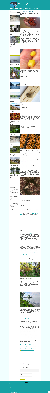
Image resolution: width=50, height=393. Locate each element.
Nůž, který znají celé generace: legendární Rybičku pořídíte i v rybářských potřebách (14, 134)
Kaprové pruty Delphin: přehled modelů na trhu (31, 252)
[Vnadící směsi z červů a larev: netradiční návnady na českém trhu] (15, 116)
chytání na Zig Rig (30, 233)
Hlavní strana (11, 8)
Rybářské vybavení (16, 8)
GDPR (25, 386)
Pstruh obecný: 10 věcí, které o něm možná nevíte (14, 80)
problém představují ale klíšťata (27, 329)
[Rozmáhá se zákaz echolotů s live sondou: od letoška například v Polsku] (15, 59)
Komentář (21, 368)
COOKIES (10, 387)
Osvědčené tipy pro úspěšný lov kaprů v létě (25, 254)
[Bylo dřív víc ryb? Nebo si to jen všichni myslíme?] (15, 39)
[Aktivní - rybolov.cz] (22, 7)
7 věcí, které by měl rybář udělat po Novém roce (14, 111)
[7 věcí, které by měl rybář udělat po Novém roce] (15, 106)
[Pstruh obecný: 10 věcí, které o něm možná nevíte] (15, 73)
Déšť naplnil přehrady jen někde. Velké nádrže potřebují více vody (14, 165)
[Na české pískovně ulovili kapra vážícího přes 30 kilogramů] (15, 18)
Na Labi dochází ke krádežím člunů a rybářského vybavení (14, 175)
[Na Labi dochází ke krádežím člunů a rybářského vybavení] (15, 170)
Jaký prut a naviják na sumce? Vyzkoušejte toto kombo (28, 348)
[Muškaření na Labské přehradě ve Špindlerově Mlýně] (15, 85)
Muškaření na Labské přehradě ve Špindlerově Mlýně (14, 90)
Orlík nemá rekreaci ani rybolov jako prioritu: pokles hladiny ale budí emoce (14, 33)
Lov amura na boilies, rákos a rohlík (24, 161)
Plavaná (37, 8)
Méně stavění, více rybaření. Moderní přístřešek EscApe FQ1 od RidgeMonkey (14, 155)
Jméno (21, 372)
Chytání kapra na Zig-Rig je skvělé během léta (27, 344)
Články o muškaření (21, 8)
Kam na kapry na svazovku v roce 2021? (25, 318)
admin (12, 187)
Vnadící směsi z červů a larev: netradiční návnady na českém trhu (14, 121)
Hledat (10, 11)
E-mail (21, 374)
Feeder (34, 8)
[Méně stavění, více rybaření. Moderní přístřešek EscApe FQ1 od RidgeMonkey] (15, 149)
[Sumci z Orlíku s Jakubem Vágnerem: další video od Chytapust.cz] (15, 95)
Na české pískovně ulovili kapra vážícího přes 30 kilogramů (14, 23)
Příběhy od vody (26, 8)
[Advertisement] (30, 225)
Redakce (10, 383)
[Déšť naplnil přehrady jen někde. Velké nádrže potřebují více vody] (15, 160)
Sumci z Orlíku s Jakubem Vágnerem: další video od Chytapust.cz (13, 101)
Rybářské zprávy (31, 8)
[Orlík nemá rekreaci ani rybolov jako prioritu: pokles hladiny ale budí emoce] (15, 28)
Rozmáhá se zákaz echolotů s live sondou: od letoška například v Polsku (14, 64)
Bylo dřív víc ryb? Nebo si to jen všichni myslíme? (14, 44)
